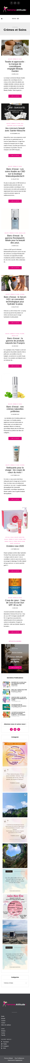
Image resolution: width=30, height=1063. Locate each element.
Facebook (6, 1041)
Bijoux (6, 539)
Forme (15, 541)
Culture (3, 1022)
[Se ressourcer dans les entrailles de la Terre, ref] (15, 855)
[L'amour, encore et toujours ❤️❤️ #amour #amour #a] (15, 830)
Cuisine (20, 539)
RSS (4, 1048)
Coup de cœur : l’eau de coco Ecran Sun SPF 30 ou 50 (15, 602)
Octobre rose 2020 (15, 546)
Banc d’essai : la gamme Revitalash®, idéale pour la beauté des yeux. (15, 239)
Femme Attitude (8, 1058)
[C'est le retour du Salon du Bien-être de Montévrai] (15, 906)
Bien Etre (21, 537)
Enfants (3, 1031)
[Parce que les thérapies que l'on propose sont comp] (15, 754)
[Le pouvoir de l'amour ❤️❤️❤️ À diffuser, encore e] (15, 881)
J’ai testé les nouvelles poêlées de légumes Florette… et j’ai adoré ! (18, 714)
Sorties (3, 1033)
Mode (23, 541)
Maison (20, 541)
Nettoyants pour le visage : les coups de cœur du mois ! (15, 470)
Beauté (10, 59)
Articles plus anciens (15, 641)
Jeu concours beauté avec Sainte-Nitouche (15, 129)
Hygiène (22, 294)
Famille (11, 541)
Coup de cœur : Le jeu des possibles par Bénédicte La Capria (19, 699)
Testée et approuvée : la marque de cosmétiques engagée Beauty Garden (15, 66)
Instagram (6, 1046)
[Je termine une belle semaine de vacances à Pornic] (15, 932)
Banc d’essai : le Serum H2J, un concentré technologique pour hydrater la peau (15, 300)
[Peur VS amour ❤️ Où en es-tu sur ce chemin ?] (15, 779)
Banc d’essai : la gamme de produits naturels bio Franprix (15, 340)
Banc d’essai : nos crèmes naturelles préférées (15, 409)
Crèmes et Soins (17, 59)
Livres (3, 1028)
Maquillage (15, 335)
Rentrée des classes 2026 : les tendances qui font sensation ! (19, 684)
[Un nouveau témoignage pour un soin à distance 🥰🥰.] (15, 957)
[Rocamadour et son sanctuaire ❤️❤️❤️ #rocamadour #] (15, 805)
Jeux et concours (18, 125)
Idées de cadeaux (6, 1025)
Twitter (5, 1044)
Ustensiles (17, 543)
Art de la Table (9, 537)
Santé (11, 543)
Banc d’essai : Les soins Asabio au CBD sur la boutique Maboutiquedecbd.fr (15, 172)
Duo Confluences (19, 1058)
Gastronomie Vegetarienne (15, 1060)
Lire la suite (15, 96)
